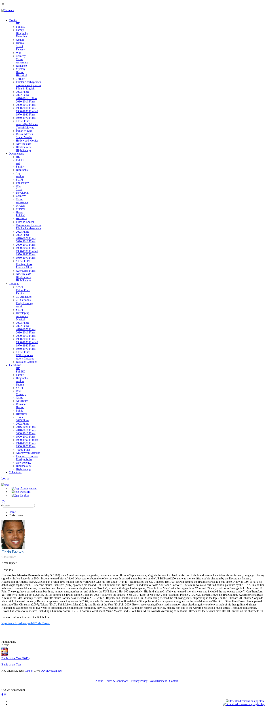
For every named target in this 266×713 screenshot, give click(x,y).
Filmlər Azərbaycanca (28, 81)
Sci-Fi (19, 46)
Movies (13, 20)
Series (19, 286)
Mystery (20, 68)
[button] (5, 484)
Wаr (18, 52)
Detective (21, 36)
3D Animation (24, 296)
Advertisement (158, 680)
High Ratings (23, 150)
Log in (5, 478)
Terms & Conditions (116, 680)
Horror (20, 72)
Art (18, 163)
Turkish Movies (25, 127)
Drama (20, 42)
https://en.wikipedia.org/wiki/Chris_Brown (25, 623)
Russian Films (24, 267)
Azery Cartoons (25, 358)
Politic (19, 410)
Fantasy (20, 49)
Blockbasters (23, 147)
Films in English (25, 88)
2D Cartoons (23, 299)
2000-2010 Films (25, 104)
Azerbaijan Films (25, 270)
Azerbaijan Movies (27, 124)
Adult (19, 306)
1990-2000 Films (25, 108)
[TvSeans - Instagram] (5, 694)
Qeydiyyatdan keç (51, 670)
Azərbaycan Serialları (28, 452)
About (99, 680)
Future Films (23, 290)
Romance (21, 65)
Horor (19, 212)
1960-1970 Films (25, 117)
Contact (173, 680)
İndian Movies (24, 130)
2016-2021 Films (25, 238)
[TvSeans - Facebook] (2, 694)
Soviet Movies (24, 137)
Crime (19, 199)
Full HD (21, 26)
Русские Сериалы (27, 456)
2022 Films (22, 95)
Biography (22, 33)
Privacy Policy (139, 680)
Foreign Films (24, 264)
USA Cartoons (24, 355)
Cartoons (14, 283)
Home (12, 511)
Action (20, 39)
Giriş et (29, 670)
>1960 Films (23, 121)
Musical (20, 208)
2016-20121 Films (26, 98)
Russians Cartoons (26, 361)
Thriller (20, 78)
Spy (18, 173)
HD (18, 23)
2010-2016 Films (25, 101)
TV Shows (15, 365)
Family (20, 29)
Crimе (19, 59)
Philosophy (22, 182)
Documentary (16, 153)
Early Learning (24, 303)
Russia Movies (24, 134)
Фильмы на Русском (28, 85)
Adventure (22, 62)
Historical (21, 75)
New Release (23, 143)
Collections (15, 472)
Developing (22, 192)
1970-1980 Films (25, 114)
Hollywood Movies (27, 140)
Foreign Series (24, 459)
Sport (19, 189)
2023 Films (22, 91)
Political (20, 215)
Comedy (21, 55)
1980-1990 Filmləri (27, 111)
